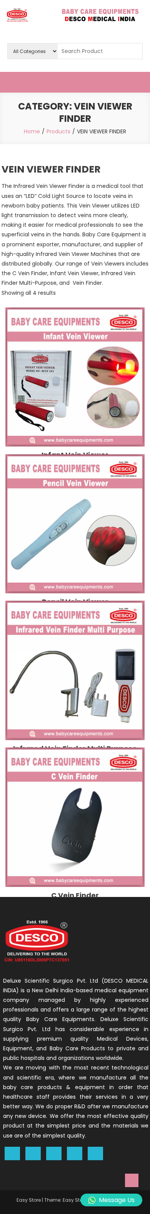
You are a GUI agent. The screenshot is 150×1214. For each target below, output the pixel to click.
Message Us (117, 1200)
